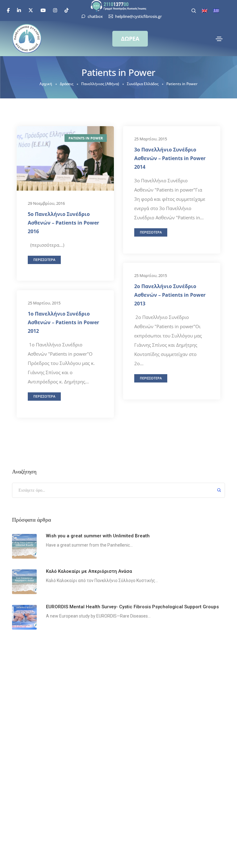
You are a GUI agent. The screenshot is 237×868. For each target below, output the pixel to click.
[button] (130, 39)
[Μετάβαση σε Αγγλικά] (204, 11)
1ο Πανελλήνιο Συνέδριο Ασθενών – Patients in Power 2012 (63, 322)
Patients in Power (86, 138)
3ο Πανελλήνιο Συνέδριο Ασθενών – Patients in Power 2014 (170, 158)
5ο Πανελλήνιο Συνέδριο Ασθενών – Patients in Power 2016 (63, 223)
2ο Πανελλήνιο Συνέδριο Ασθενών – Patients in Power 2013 (170, 295)
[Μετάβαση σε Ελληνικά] (216, 11)
